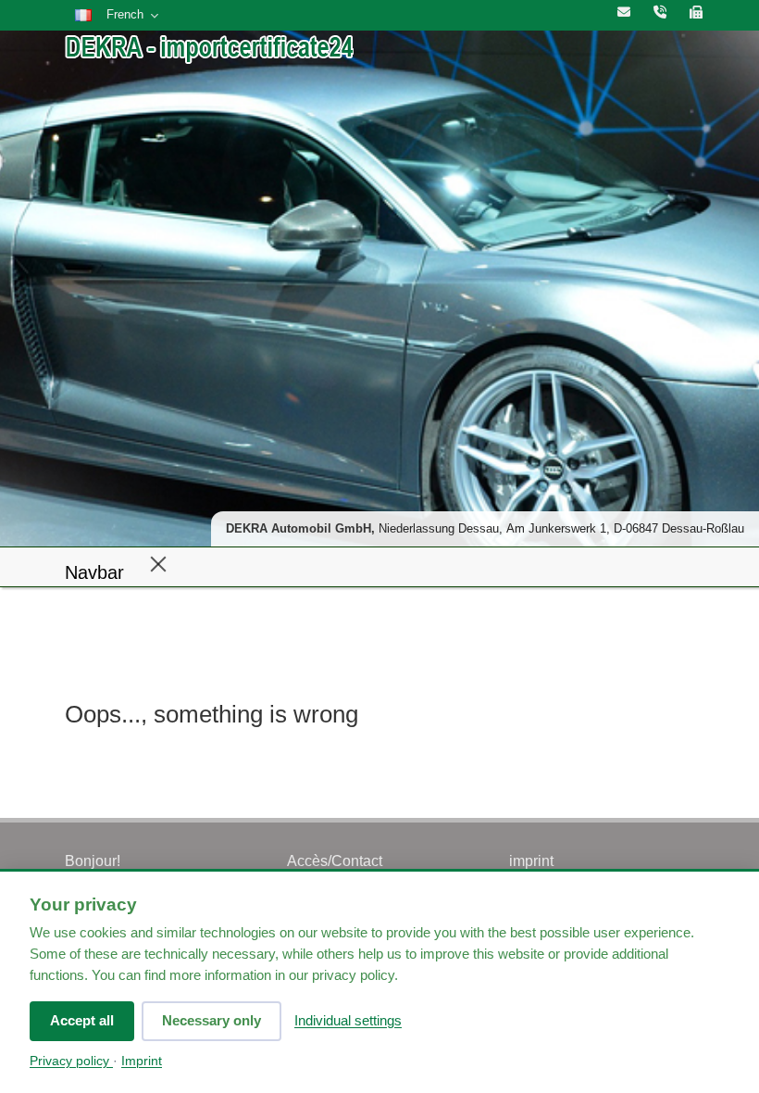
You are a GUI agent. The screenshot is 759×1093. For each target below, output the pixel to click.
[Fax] (696, 13)
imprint (531, 861)
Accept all (82, 1020)
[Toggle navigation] (158, 563)
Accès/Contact (334, 861)
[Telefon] (660, 13)
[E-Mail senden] (624, 13)
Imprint (141, 1061)
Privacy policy (71, 1061)
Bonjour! (92, 861)
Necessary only (211, 1020)
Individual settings (348, 1020)
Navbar (94, 572)
